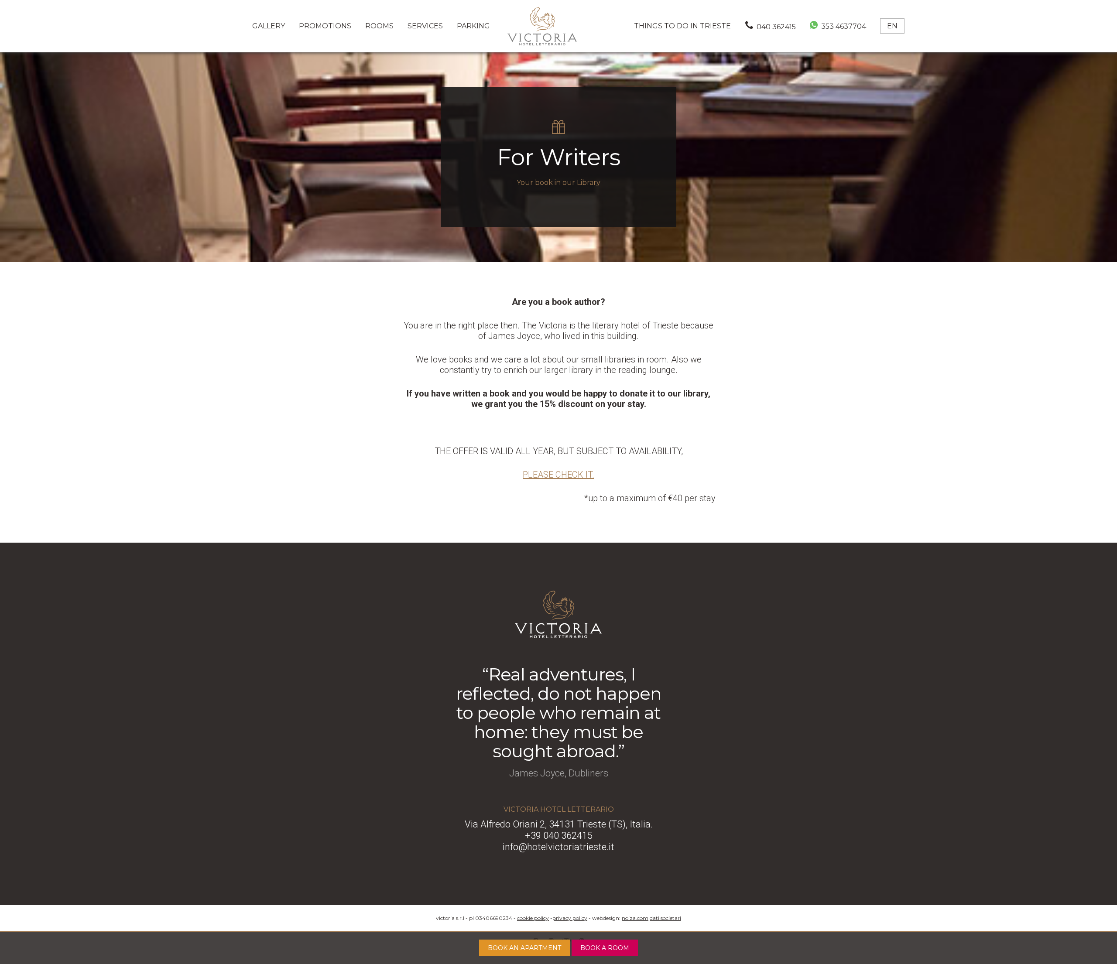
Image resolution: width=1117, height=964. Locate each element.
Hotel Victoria (542, 26)
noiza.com (635, 918)
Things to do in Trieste (682, 26)
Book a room (604, 948)
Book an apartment (524, 948)
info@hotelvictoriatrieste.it (558, 846)
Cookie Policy (533, 918)
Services (425, 26)
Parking (473, 26)
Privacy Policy (569, 918)
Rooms (379, 26)
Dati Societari (665, 918)
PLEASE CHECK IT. (558, 474)
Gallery (268, 26)
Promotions (325, 26)
